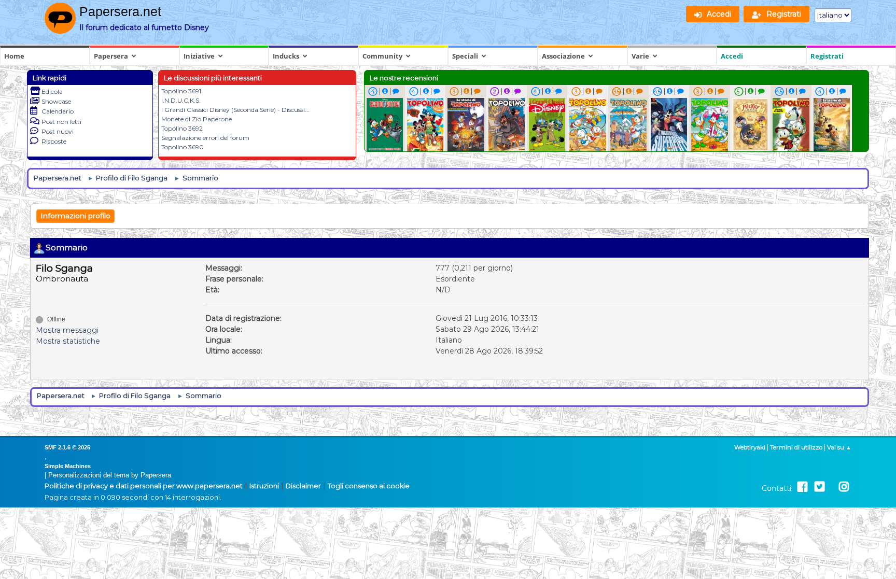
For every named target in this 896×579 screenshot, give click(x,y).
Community (382, 56)
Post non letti (61, 121)
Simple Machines (68, 466)
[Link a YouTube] (831, 487)
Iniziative (199, 56)
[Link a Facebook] (802, 487)
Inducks (286, 56)
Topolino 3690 (182, 147)
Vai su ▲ (839, 447)
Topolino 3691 (181, 91)
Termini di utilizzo (796, 447)
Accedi (732, 56)
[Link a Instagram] (843, 487)
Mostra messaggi (67, 330)
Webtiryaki (749, 447)
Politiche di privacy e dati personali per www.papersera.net (144, 486)
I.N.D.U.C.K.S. (181, 100)
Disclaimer (303, 486)
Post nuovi (57, 131)
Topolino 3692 (182, 128)
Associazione (563, 56)
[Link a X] (819, 487)
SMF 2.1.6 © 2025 (67, 447)
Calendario (57, 111)
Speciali (465, 56)
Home (14, 56)
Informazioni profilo (75, 215)
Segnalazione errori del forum (205, 138)
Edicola (52, 91)
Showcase (56, 101)
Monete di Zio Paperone (196, 119)
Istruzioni (264, 486)
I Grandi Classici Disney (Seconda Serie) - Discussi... (235, 110)
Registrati (827, 56)
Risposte (53, 141)
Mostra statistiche (68, 341)
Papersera (111, 56)
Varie (640, 56)
